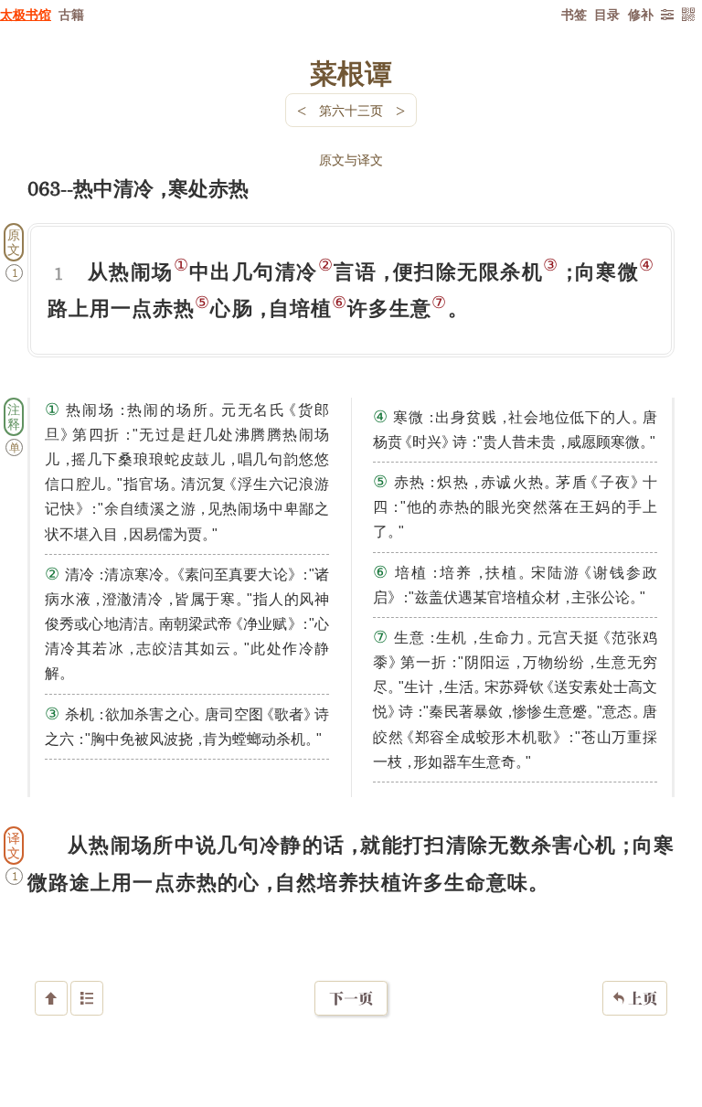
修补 (641, 14)
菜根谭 (351, 72)
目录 (607, 14)
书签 (574, 14)
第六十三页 (351, 110)
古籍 (71, 14)
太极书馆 (25, 14)
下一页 (351, 998)
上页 (634, 998)
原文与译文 (351, 159)
